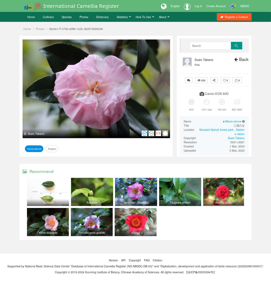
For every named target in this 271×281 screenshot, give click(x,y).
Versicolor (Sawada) (136, 202)
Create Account (216, 6)
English (175, 6)
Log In (198, 6)
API (123, 260)
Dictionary (102, 17)
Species (67, 17)
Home (31, 17)
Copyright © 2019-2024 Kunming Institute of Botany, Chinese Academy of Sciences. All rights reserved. (119, 272)
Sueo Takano (204, 60)
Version (113, 260)
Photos (84, 17)
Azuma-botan (223, 202)
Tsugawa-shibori (180, 202)
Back (243, 59)
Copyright (135, 260)
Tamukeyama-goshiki (91, 233)
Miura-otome (34, 43)
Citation (157, 260)
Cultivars (48, 17)
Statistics (122, 17)
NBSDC (245, 6)
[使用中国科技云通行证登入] (233, 6)
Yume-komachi (48, 233)
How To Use (143, 17)
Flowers (51, 43)
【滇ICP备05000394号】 (200, 272)
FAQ (147, 260)
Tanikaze (48, 202)
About (162, 17)
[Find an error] (188, 80)
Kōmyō (135, 233)
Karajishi (92, 202)
